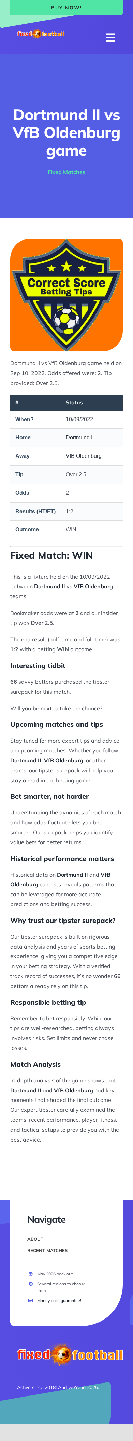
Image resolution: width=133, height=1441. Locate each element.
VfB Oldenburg (84, 456)
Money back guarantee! (59, 1300)
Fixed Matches (66, 172)
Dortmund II (80, 437)
